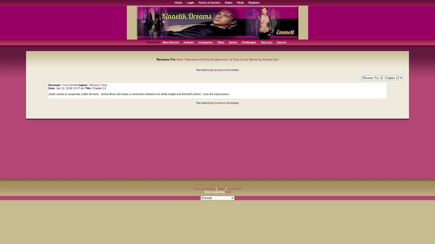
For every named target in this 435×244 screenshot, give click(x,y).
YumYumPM (70, 85)
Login (190, 2)
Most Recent (171, 42)
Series (233, 42)
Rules (228, 2)
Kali (227, 192)
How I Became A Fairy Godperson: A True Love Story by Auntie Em (227, 59)
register (221, 70)
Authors (189, 42)
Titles (220, 42)
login (211, 70)
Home (178, 2)
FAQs (240, 2)
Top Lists (266, 42)
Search (281, 42)
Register (254, 2)
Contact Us (234, 188)
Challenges (249, 42)
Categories (205, 42)
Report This (98, 85)
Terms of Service (209, 2)
